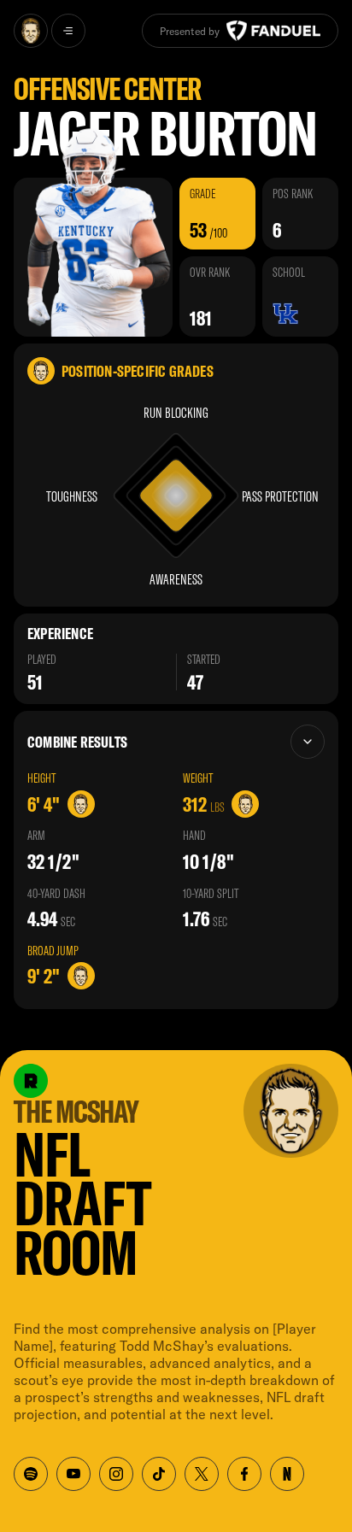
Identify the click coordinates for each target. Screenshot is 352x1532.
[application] (176, 495)
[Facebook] (244, 1474)
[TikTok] (159, 1474)
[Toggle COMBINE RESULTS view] (307, 742)
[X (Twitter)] (202, 1474)
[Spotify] (31, 1474)
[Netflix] (287, 1474)
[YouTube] (73, 1474)
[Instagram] (116, 1474)
